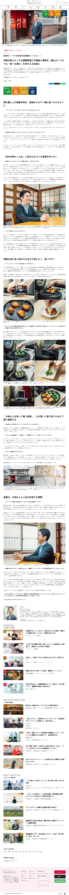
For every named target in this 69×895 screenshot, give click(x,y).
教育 (60, 7)
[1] (13, 639)
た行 (20, 851)
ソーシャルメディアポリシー (42, 882)
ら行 (37, 851)
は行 (27, 851)
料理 (10, 80)
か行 (13, 851)
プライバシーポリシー (42, 873)
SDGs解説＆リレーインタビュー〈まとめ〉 (13, 77)
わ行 (41, 851)
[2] (13, 653)
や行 (34, 851)
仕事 (53, 7)
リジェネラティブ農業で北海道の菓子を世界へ (41, 807)
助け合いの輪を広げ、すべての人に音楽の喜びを (42, 705)
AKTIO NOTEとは (40, 871)
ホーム (3, 45)
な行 (23, 851)
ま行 (30, 851)
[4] (13, 679)
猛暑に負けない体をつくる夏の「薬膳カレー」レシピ (43, 671)
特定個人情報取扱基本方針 (42, 877)
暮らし (38, 7)
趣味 (8, 7)
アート (23, 7)
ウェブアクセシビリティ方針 (43, 886)
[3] (13, 666)
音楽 (16, 7)
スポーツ (31, 7)
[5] (13, 693)
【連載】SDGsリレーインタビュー (13, 45)
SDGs (5, 80)
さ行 (16, 851)
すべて (5, 851)
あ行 (9, 851)
